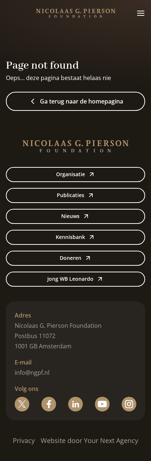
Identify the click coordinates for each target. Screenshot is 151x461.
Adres (23, 315)
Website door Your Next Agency (89, 440)
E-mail (23, 362)
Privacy (24, 440)
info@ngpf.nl (32, 373)
